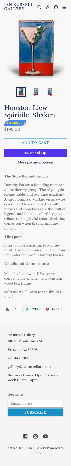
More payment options (35, 162)
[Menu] (64, 6)
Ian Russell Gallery (18, 7)
